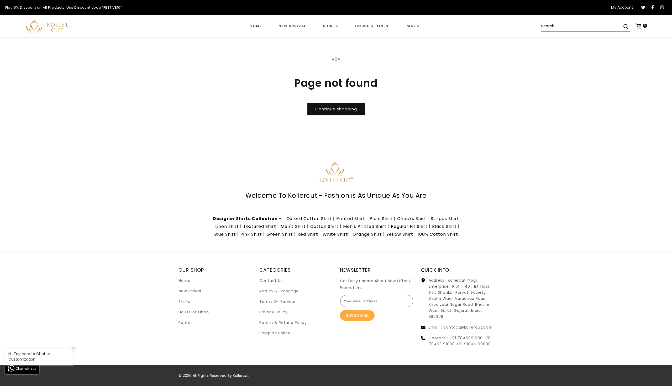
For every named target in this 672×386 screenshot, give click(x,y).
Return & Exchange (279, 291)
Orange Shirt (367, 234)
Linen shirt (227, 226)
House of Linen (193, 312)
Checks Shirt (411, 219)
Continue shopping (336, 109)
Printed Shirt (350, 219)
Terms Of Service (277, 301)
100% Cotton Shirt (438, 234)
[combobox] (585, 26)
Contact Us (271, 280)
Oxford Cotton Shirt (309, 219)
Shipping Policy (274, 333)
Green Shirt (279, 234)
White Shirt (335, 234)
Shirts (184, 301)
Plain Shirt (381, 219)
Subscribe (357, 315)
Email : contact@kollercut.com (461, 327)
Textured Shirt (259, 226)
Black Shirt (444, 226)
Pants (184, 322)
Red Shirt (307, 234)
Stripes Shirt (445, 219)
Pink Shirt (251, 234)
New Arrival (189, 291)
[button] (330, 26)
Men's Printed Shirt (364, 226)
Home (184, 280)
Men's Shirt (293, 226)
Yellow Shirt (399, 234)
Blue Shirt (225, 234)
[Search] (626, 27)
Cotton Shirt (324, 226)
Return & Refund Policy (283, 322)
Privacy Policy (273, 312)
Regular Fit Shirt (409, 226)
